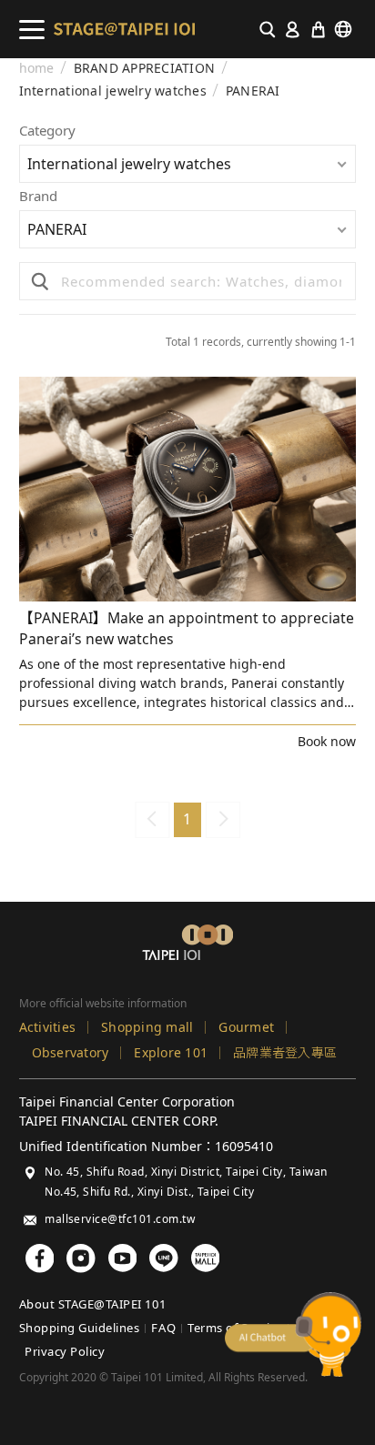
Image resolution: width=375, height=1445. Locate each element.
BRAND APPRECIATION (145, 68)
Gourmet (246, 1027)
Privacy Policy (65, 1351)
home (37, 68)
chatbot (293, 1334)
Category (47, 131)
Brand (38, 197)
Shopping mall (147, 1027)
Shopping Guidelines (79, 1327)
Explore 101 (171, 1052)
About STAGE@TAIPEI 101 (92, 1304)
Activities (47, 1027)
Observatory (70, 1052)
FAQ (163, 1327)
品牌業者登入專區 (285, 1052)
